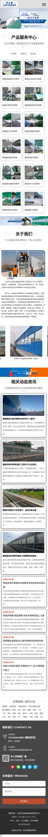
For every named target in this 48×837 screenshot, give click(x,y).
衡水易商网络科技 (29, 830)
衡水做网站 (6, 710)
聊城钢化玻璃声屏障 (10, 184)
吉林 (14, 717)
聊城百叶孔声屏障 (32, 184)
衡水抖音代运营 (34, 706)
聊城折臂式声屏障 (9, 105)
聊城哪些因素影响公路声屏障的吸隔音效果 (23, 641)
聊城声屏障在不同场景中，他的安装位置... (20, 510)
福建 (29, 710)
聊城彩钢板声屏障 (32, 131)
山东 (41, 717)
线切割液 (12, 706)
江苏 (3, 717)
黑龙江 (25, 713)
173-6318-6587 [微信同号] (22, 737)
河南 (31, 713)
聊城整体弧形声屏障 (33, 105)
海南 (14, 713)
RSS (11, 821)
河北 (19, 713)
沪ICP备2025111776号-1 (27, 817)
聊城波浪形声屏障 (9, 210)
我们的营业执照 (24, 824)
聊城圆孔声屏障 (31, 210)
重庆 (24, 710)
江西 (9, 717)
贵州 (9, 713)
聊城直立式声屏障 (9, 131)
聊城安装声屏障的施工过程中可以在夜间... (20, 464)
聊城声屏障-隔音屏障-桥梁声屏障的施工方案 (23, 616)
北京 (19, 710)
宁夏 (31, 717)
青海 (36, 717)
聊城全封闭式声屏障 (33, 79)
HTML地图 (34, 821)
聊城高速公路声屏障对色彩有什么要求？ (19, 419)
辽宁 (19, 717)
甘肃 (34, 710)
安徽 (13, 710)
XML (17, 821)
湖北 (36, 713)
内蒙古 (25, 717)
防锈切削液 (22, 706)
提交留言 (24, 801)
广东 (39, 710)
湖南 (41, 713)
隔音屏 (4, 706)
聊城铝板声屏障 (31, 158)
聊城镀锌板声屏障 (9, 158)
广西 (3, 713)
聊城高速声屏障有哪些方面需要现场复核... (20, 556)
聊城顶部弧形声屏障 (10, 79)
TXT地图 (24, 821)
